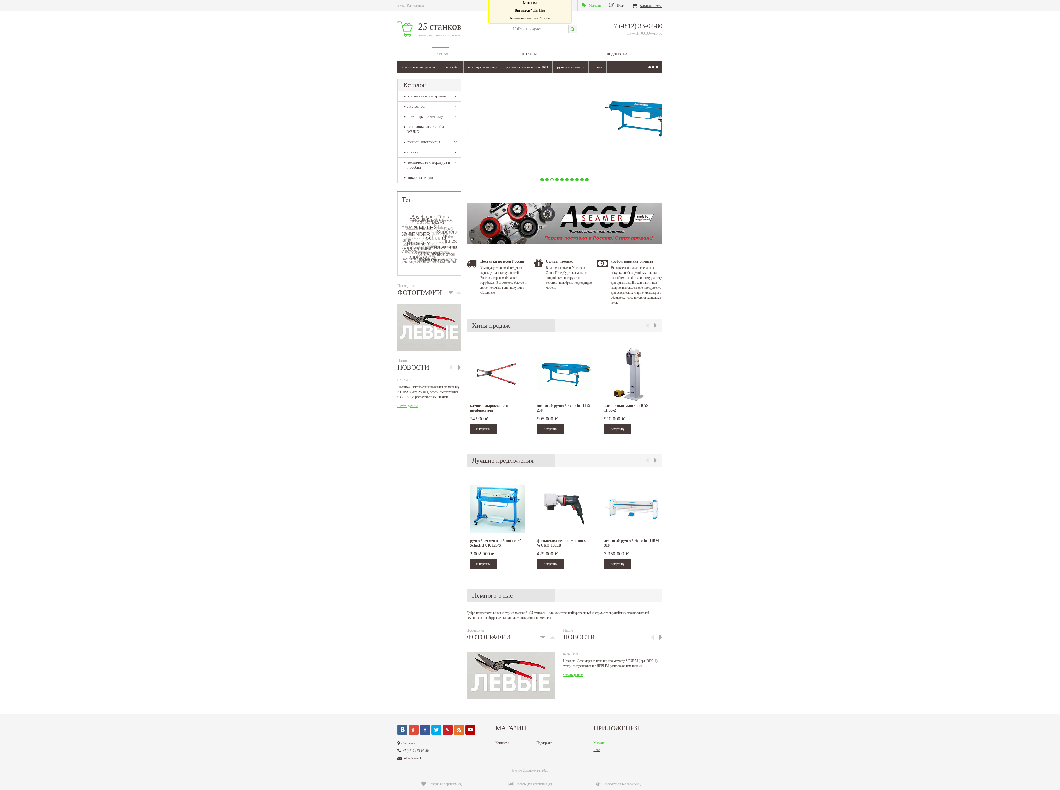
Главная (440, 54)
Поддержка (617, 54)
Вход (401, 5)
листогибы (451, 67)
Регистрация (415, 5)
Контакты (527, 54)
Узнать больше (507, 163)
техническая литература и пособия (428, 164)
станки (597, 67)
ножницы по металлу (482, 67)
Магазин (599, 743)
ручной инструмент (570, 67)
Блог (596, 750)
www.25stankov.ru (527, 770)
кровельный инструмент (418, 67)
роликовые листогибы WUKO (527, 67)
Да (535, 10)
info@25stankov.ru (415, 758)
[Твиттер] (436, 730)
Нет (542, 10)
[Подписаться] (459, 730)
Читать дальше (408, 406)
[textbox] (539, 29)
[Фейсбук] (425, 730)
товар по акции (420, 178)
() (445, 784)
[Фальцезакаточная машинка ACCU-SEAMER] (564, 243)
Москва (545, 18)
